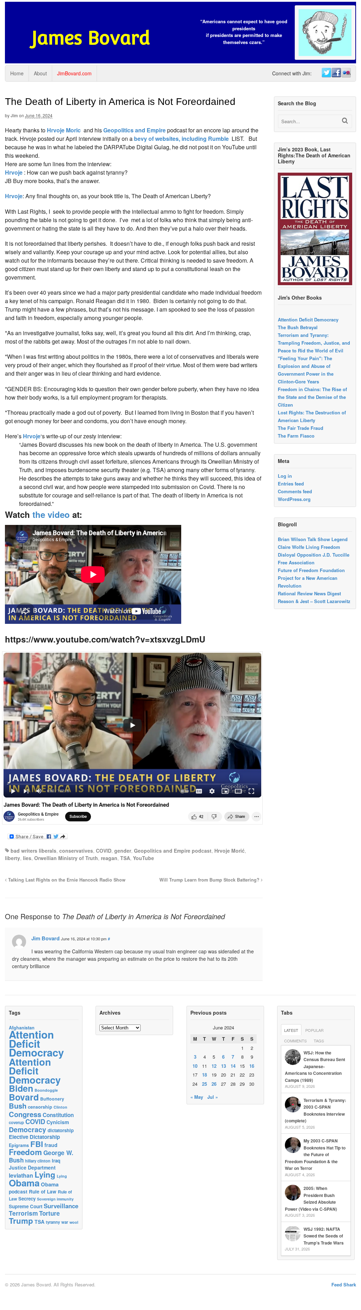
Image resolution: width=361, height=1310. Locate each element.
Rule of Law (42, 1191)
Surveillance (61, 1206)
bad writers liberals (33, 850)
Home (17, 73)
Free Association (296, 562)
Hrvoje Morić (229, 850)
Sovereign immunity (55, 1199)
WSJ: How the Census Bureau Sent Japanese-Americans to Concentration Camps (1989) (315, 1066)
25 (204, 1083)
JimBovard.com (74, 73)
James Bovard (90, 38)
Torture (49, 1213)
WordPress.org (294, 499)
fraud (50, 1144)
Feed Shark (343, 1284)
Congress (25, 1114)
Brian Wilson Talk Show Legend (313, 539)
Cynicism (58, 1122)
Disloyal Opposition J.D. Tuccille (313, 554)
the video (51, 514)
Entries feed (291, 483)
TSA (125, 857)
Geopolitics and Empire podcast (173, 850)
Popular (314, 1030)
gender (122, 850)
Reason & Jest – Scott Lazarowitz (314, 601)
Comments (295, 1040)
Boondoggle (46, 1090)
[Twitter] (326, 73)
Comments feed (295, 491)
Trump (21, 1220)
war (64, 1222)
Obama (24, 1182)
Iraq (56, 1160)
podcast (18, 1191)
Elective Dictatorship (34, 1137)
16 (251, 1066)
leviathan (21, 1175)
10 (194, 1066)
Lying (45, 1174)
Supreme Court (25, 1206)
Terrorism (23, 1213)
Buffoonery (52, 1099)
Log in (285, 475)
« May (196, 1096)
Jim (14, 115)
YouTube (143, 857)
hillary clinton (37, 1161)
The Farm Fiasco (296, 435)
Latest (291, 1030)
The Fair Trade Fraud (300, 428)
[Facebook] (336, 73)
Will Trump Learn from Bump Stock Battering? (210, 880)
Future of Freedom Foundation (311, 570)
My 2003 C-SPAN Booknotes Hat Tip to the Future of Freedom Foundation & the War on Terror (315, 1154)
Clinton (60, 1107)
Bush (17, 1106)
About (40, 73)
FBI (36, 1143)
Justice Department (32, 1167)
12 (214, 1066)
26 (214, 1083)
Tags (319, 1040)
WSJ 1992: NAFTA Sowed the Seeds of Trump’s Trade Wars (324, 1236)
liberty (12, 857)
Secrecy (27, 1198)
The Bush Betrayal (298, 327)
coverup (16, 1123)
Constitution (58, 1115)
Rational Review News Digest (309, 593)
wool (73, 1222)
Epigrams (19, 1145)
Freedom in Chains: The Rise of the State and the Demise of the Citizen (312, 397)
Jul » (212, 1096)
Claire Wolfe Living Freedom (309, 547)
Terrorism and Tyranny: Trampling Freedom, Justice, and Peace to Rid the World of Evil (314, 343)
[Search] (345, 120)
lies (27, 857)
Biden (21, 1088)
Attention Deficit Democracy (308, 319)
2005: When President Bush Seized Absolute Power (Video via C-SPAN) (311, 1198)
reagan (109, 857)
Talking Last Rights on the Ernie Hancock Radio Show (66, 880)
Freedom (25, 1152)
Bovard (24, 1097)
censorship (40, 1106)
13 (223, 1066)
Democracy (27, 1129)
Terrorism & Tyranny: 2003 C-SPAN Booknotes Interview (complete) (315, 1110)
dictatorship (61, 1130)
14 (233, 1066)
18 (204, 1074)
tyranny (53, 1222)
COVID (103, 850)
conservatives (76, 850)
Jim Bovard (45, 938)
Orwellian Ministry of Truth (66, 857)
